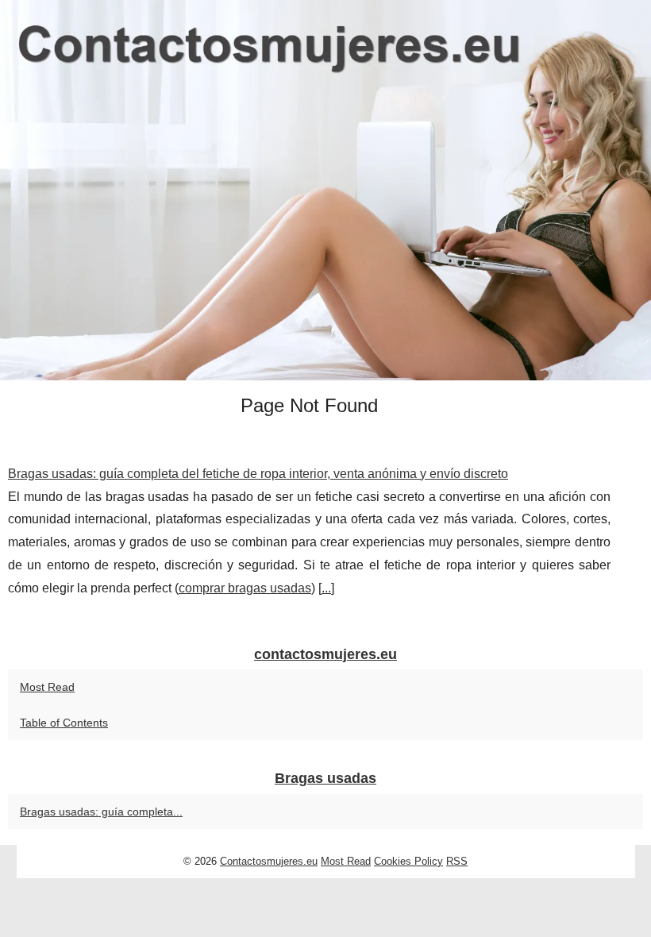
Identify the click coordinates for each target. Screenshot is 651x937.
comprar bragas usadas (245, 588)
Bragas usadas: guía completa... (101, 811)
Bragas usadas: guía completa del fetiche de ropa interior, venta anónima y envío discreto (258, 473)
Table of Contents (64, 722)
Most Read (47, 687)
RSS (457, 861)
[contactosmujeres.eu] (325, 190)
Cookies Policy (408, 861)
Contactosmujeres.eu (269, 861)
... (326, 588)
